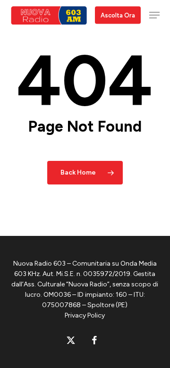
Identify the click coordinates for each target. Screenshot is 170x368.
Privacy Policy (85, 315)
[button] (154, 15)
